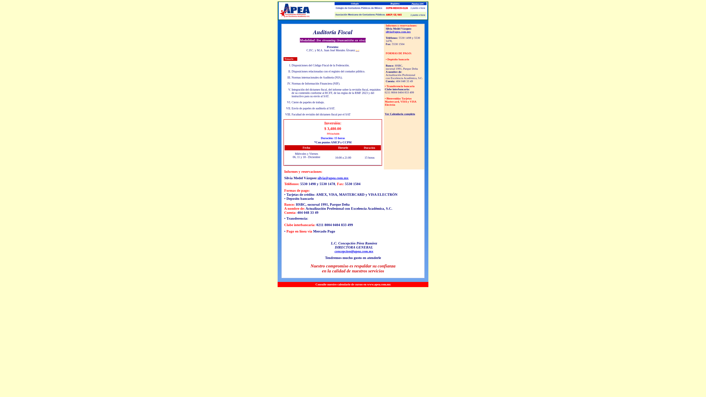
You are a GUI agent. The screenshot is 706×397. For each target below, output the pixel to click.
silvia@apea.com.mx (398, 31)
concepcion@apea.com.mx (354, 251)
